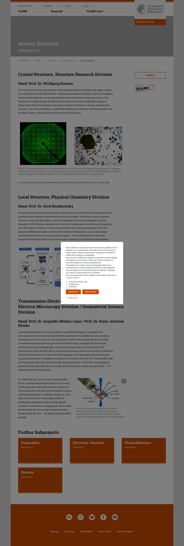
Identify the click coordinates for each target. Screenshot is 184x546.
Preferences (74, 284)
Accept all (73, 292)
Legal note (72, 298)
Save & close (90, 292)
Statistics (73, 287)
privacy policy (73, 278)
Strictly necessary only (78, 282)
